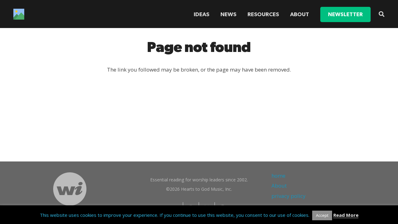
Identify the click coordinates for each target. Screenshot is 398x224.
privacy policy (288, 195)
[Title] (18, 14)
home (278, 175)
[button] (282, 15)
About (279, 185)
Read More (346, 215)
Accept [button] (322, 215)
